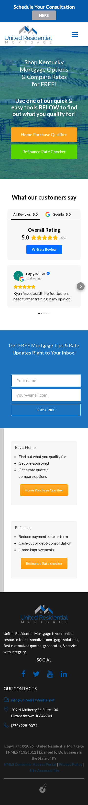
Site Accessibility (44, 770)
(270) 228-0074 (24, 725)
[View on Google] (18, 276)
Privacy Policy (70, 764)
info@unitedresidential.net (33, 700)
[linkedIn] (64, 675)
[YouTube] (50, 675)
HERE (44, 15)
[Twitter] (36, 675)
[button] (7, 286)
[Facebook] (23, 675)
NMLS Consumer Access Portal (30, 764)
